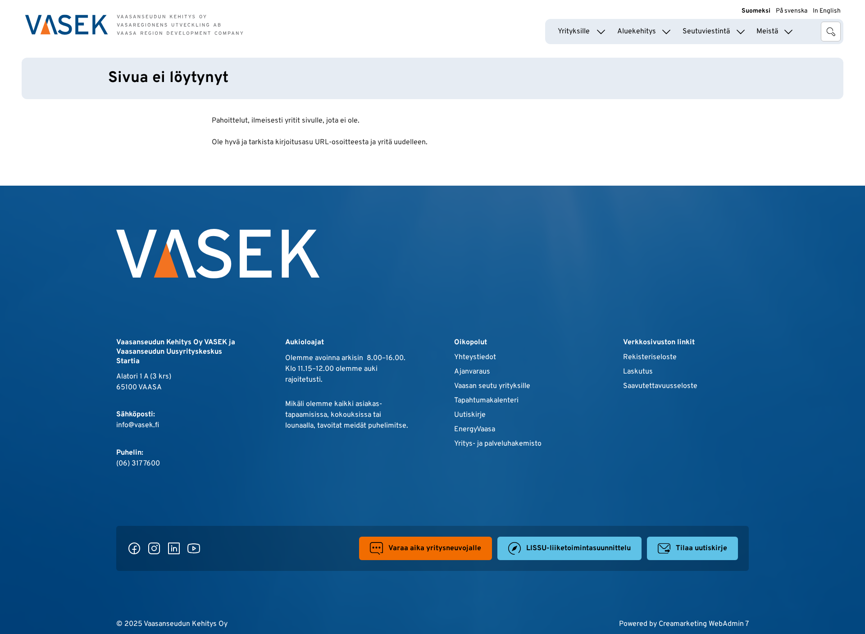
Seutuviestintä (706, 31)
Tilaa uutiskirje (701, 548)
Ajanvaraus (472, 371)
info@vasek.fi (137, 425)
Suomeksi (756, 11)
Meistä (767, 31)
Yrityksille (574, 31)
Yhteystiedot (475, 357)
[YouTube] (194, 548)
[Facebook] (134, 548)
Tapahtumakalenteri (486, 400)
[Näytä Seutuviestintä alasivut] (741, 31)
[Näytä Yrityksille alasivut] (601, 31)
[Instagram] (154, 548)
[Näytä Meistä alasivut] (788, 31)
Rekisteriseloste (650, 357)
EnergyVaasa (474, 429)
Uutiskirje (470, 415)
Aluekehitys (636, 31)
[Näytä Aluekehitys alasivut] (666, 31)
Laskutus (638, 371)
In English (827, 11)
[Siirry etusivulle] (134, 25)
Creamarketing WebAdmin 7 (704, 624)
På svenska (791, 11)
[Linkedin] (174, 548)
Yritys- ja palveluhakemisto (498, 443)
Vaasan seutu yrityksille (492, 386)
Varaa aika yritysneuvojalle (434, 548)
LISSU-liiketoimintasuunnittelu (578, 548)
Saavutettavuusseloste (660, 386)
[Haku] (831, 31)
